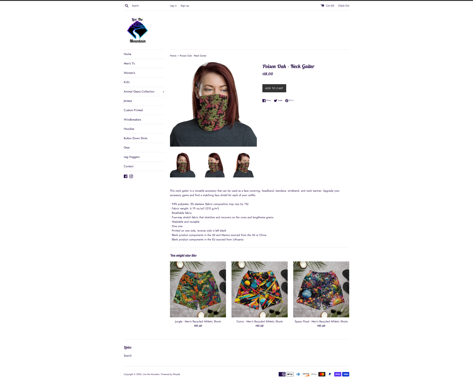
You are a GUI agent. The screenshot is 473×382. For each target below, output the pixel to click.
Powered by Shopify (170, 374)
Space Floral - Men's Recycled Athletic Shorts (321, 321)
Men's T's (129, 63)
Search (128, 356)
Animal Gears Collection (144, 91)
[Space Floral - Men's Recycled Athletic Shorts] (321, 289)
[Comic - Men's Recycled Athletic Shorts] (259, 289)
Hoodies (129, 129)
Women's (129, 73)
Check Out (343, 5)
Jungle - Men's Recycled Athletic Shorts (198, 321)
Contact (128, 166)
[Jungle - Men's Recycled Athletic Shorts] (198, 289)
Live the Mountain (151, 374)
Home (127, 54)
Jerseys (128, 101)
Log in (173, 5)
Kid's (127, 82)
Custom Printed (133, 110)
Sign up (185, 5)
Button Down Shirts (135, 138)
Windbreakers (132, 119)
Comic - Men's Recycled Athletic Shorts (259, 321)
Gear (127, 147)
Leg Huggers (131, 157)
